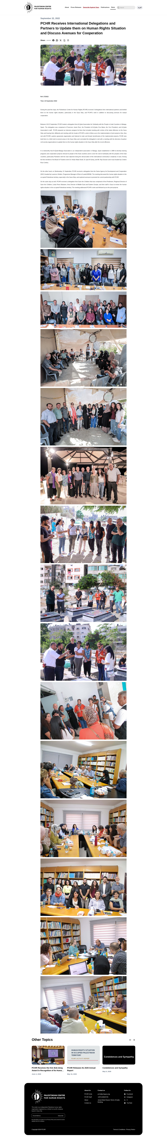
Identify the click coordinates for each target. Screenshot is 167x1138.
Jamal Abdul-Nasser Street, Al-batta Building (109, 1101)
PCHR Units (88, 1094)
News (113, 7)
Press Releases (76, 7)
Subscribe (60, 1115)
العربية (139, 7)
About (67, 7)
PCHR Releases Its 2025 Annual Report (81, 1069)
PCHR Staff (88, 1097)
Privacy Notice (130, 1129)
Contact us (87, 1103)
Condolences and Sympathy (115, 1068)
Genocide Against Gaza (91, 7)
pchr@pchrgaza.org (104, 1094)
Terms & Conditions (119, 1129)
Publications (105, 7)
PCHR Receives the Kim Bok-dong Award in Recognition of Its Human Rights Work (47, 1069)
